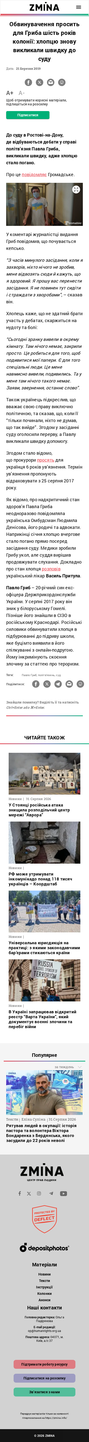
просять (45, 460)
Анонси (45, 1300)
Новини (44, 1274)
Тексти (44, 1280)
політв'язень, (46, 675)
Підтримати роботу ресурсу (44, 1364)
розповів (51, 569)
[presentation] (13, 1095)
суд (58, 675)
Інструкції (44, 1287)
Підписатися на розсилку (44, 1378)
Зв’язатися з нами (44, 1392)
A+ (9, 92)
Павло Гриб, (29, 675)
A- (22, 92)
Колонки (44, 1293)
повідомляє (34, 174)
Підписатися (27, 115)
